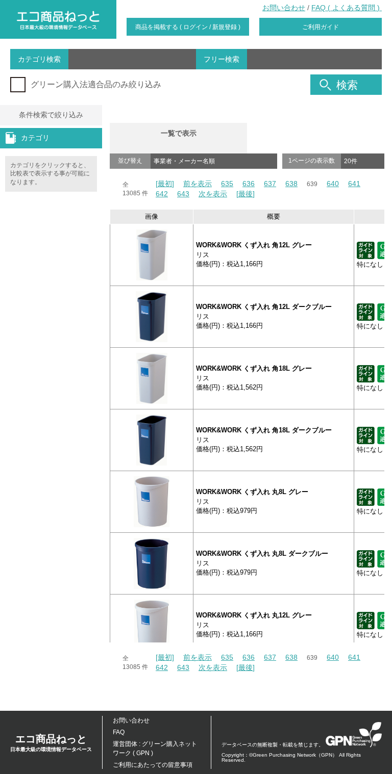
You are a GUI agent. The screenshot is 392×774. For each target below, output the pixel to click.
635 (227, 183)
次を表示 (213, 194)
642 (162, 194)
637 (270, 183)
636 (248, 183)
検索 (347, 85)
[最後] (245, 194)
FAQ (119, 732)
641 (354, 183)
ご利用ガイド (320, 27)
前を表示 (197, 183)
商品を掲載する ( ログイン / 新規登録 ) (187, 27)
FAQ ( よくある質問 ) (346, 8)
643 (183, 194)
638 (291, 183)
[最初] (165, 183)
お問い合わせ (283, 8)
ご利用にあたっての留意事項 (152, 764)
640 (333, 183)
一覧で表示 (179, 133)
